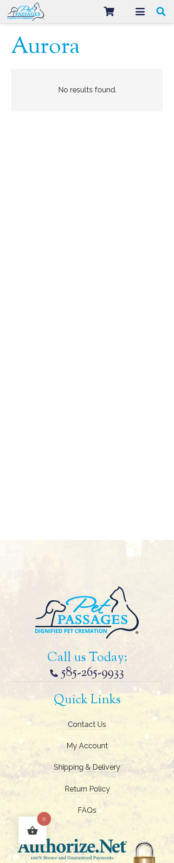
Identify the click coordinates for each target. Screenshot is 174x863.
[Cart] (109, 11)
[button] (140, 11)
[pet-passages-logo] (25, 11)
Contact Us (87, 724)
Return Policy (87, 789)
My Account (87, 745)
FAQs (87, 810)
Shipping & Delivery (87, 767)
